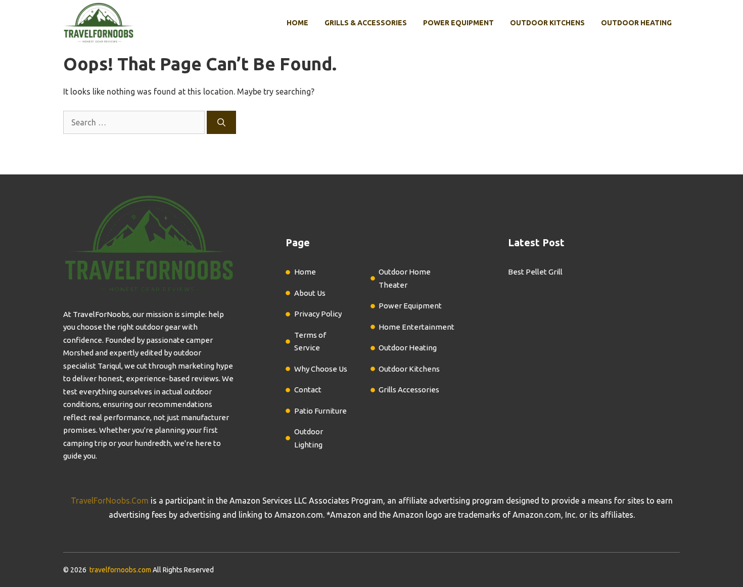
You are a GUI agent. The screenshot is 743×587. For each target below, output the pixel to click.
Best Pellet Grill (535, 271)
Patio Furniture (320, 411)
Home (297, 23)
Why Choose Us (320, 369)
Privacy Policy (318, 313)
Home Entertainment (416, 327)
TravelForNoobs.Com (110, 500)
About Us (310, 293)
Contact (307, 389)
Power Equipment (458, 23)
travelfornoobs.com (120, 570)
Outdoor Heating (636, 23)
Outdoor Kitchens (547, 23)
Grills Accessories (409, 389)
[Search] (221, 122)
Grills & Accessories (365, 23)
